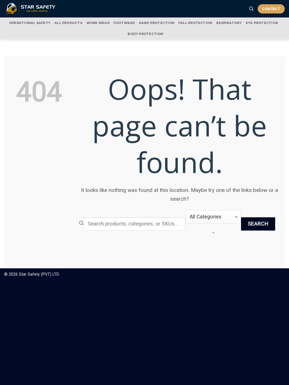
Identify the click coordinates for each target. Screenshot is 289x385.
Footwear (124, 23)
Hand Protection (156, 23)
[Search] (251, 8)
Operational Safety (30, 23)
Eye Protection (262, 23)
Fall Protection (195, 23)
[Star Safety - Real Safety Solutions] (30, 8)
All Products (68, 23)
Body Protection (145, 34)
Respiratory (229, 23)
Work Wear (98, 23)
